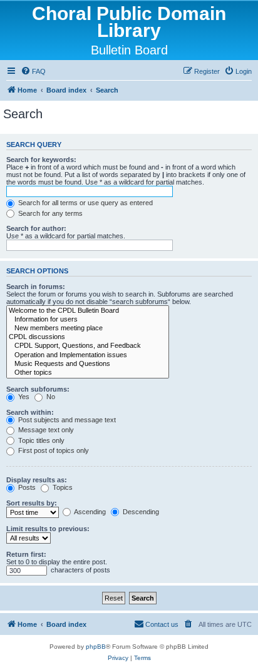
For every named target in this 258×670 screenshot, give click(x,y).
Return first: (26, 554)
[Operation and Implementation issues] (88, 355)
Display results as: (36, 480)
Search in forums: (35, 286)
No (49, 396)
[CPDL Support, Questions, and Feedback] (88, 346)
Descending (140, 511)
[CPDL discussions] (88, 337)
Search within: (30, 412)
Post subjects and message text (66, 420)
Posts (26, 487)
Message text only (45, 430)
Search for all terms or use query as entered (84, 202)
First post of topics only (52, 450)
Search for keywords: (41, 159)
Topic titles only (40, 440)
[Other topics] (88, 372)
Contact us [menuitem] (161, 624)
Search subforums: (38, 389)
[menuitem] (33, 71)
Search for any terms (49, 213)
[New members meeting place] (88, 328)
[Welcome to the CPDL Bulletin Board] (88, 311)
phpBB (96, 646)
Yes (22, 396)
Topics (62, 487)
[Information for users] (88, 319)
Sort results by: (31, 503)
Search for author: (36, 228)
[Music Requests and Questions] (88, 364)
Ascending (89, 511)
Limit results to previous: (48, 528)
